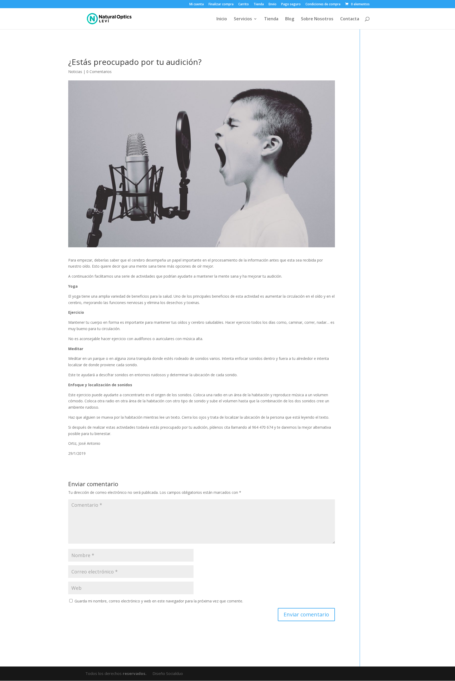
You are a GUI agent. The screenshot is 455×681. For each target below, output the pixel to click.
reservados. (135, 673)
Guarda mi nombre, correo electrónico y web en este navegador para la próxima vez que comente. (159, 600)
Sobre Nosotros (317, 19)
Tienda (259, 4)
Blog (289, 19)
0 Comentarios (99, 71)
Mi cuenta (196, 4)
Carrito (243, 4)
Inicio (221, 19)
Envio (272, 4)
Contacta (349, 19)
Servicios (243, 19)
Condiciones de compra (322, 4)
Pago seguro (291, 4)
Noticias (75, 71)
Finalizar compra (221, 4)
